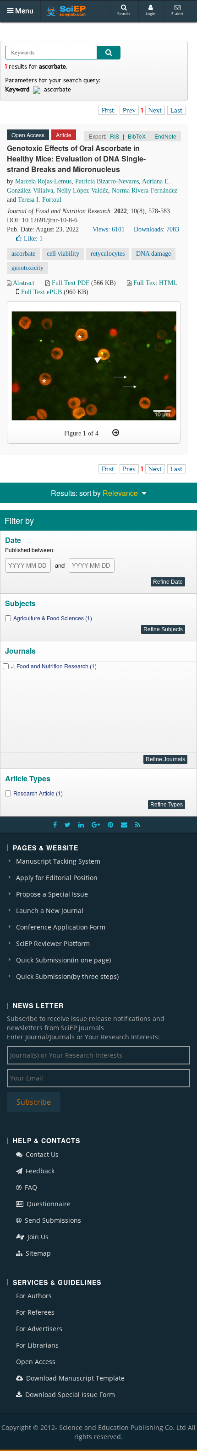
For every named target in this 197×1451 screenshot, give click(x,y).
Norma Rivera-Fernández (144, 190)
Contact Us (41, 1154)
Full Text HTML (155, 282)
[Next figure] (115, 433)
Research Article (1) (38, 793)
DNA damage (153, 253)
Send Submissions (52, 1220)
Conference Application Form (60, 927)
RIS (114, 136)
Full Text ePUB (41, 292)
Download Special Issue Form (69, 1394)
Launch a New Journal (49, 910)
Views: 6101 (109, 229)
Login (150, 13)
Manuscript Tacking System (58, 861)
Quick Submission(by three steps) (67, 976)
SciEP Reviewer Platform (53, 943)
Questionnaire (48, 1203)
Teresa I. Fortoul (39, 199)
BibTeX (137, 136)
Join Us (37, 1236)
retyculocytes (108, 253)
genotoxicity (27, 267)
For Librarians (37, 1345)
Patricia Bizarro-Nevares (107, 181)
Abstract (23, 282)
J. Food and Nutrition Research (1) (54, 666)
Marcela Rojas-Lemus (43, 181)
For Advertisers (39, 1328)
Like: (33, 238)
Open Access (35, 1361)
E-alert (177, 13)
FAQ (30, 1187)
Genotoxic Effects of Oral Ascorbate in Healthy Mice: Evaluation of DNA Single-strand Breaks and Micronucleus (76, 158)
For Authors (34, 1295)
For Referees (35, 1312)
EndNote (165, 136)
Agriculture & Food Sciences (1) (52, 618)
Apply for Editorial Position (57, 877)
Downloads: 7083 (156, 229)
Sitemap (37, 1253)
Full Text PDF (70, 282)
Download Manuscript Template (74, 1378)
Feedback (39, 1170)
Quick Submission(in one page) (63, 960)
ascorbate (23, 253)
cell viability (63, 253)
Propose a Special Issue (52, 894)
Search (123, 13)
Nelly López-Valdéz (82, 190)
